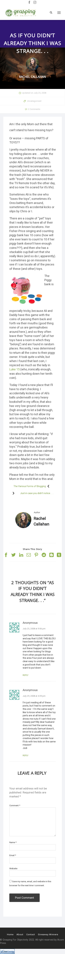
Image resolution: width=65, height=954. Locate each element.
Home (10, 934)
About (19, 934)
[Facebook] (29, 2)
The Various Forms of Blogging (30, 486)
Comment (14, 805)
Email (12, 855)
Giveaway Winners (48, 934)
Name (12, 842)
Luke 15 (14, 369)
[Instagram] (34, 2)
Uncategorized (34, 101)
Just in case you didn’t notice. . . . (37, 493)
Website (13, 868)
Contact (30, 934)
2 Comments (34, 109)
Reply (25, 675)
